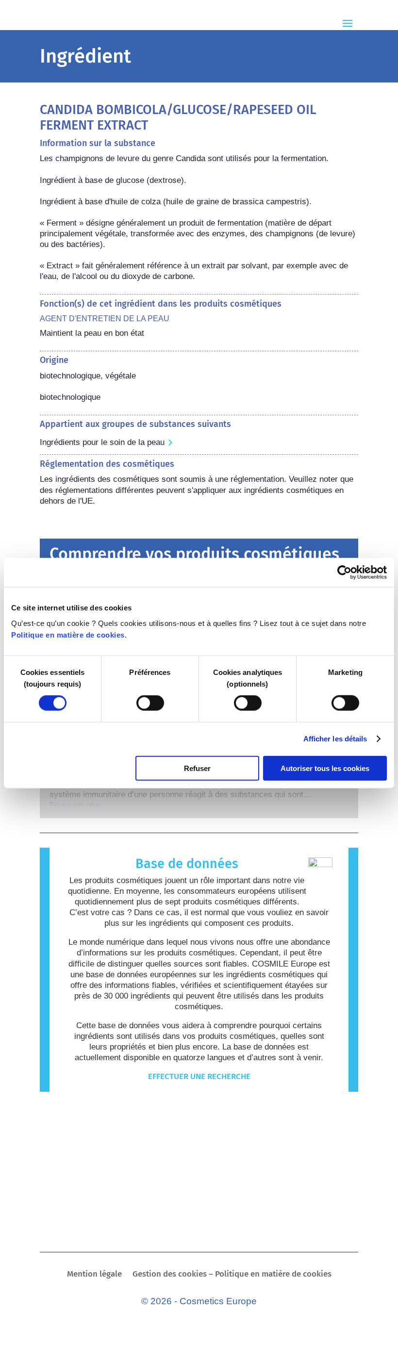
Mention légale (94, 1275)
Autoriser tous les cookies (325, 768)
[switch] (150, 703)
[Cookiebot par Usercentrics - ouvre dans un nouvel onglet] (344, 572)
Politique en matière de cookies (68, 634)
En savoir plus (75, 805)
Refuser (197, 768)
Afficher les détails (335, 739)
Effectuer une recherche (199, 1076)
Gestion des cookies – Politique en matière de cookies (232, 1275)
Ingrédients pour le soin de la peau (102, 442)
